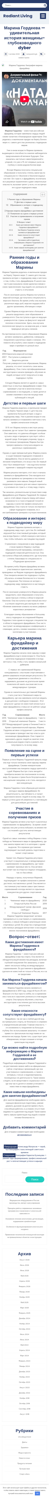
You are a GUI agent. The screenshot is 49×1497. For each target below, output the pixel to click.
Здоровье (24, 1447)
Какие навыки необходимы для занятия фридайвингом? (29, 249)
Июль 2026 (24, 1265)
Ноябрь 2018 (24, 1398)
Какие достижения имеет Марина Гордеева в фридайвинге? (28, 226)
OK (37, 1493)
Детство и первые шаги (26, 202)
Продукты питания (24, 1463)
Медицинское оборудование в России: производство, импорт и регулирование (24, 1201)
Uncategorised (24, 1437)
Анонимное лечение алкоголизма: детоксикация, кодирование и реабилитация (24, 1220)
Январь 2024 (24, 1366)
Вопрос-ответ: (25, 222)
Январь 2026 (24, 1292)
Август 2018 (24, 1414)
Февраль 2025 (24, 1313)
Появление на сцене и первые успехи (26, 213)
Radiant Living (17, 16)
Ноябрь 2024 (24, 1323)
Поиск (45, 5)
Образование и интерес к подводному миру (26, 206)
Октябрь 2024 (24, 1329)
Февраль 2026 (24, 1286)
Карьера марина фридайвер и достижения (24, 210)
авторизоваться (24, 1134)
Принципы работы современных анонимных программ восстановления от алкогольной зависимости (25, 1211)
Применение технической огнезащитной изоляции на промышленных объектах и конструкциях (24, 1236)
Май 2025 (24, 1302)
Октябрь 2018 (24, 1403)
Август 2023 (25, 1387)
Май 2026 (24, 1276)
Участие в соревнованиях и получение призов (27, 217)
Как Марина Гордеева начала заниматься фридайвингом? (29, 231)
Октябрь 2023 (24, 1382)
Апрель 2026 (24, 1281)
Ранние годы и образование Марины (24, 199)
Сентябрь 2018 (24, 1409)
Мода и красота (24, 1453)
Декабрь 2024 (24, 1318)
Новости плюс (24, 1458)
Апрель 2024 (24, 1350)
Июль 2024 (24, 1334)
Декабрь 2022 (24, 1393)
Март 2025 (24, 1308)
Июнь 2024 (24, 1339)
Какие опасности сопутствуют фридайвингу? (29, 236)
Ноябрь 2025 (24, 1297)
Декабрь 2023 (24, 1371)
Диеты (24, 1442)
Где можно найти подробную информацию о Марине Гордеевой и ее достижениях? (29, 242)
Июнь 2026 (24, 1270)
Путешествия (24, 1469)
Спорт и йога (24, 1474)
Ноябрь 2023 (24, 1377)
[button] (41, 195)
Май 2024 (24, 1345)
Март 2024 (24, 1355)
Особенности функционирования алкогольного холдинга (24, 1228)
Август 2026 (25, 1260)
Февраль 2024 (24, 1361)
